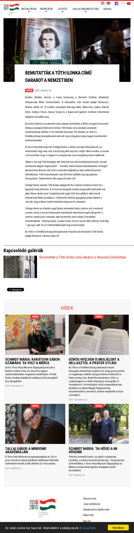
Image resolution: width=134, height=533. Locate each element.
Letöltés (62, 9)
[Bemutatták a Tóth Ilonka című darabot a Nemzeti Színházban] (20, 267)
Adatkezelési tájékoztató (96, 509)
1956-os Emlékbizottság (86, 9)
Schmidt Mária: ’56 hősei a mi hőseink (93, 450)
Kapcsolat (88, 515)
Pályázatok (46, 9)
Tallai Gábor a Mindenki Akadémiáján (25, 450)
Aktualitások (28, 9)
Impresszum (89, 498)
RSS (85, 521)
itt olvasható (87, 527)
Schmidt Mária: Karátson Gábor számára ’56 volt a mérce (32, 361)
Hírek (29, 90)
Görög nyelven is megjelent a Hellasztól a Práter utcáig (94, 361)
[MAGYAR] (103, 3)
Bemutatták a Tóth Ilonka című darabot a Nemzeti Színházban (82, 257)
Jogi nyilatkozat (91, 504)
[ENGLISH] (108, 3)
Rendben (118, 527)
